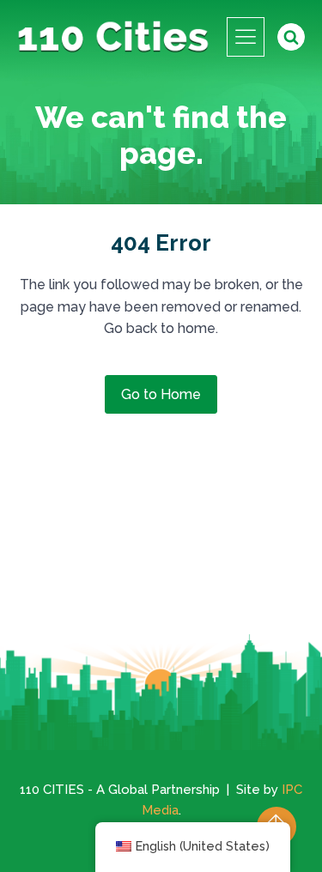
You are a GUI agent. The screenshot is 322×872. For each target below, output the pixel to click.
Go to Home (161, 394)
